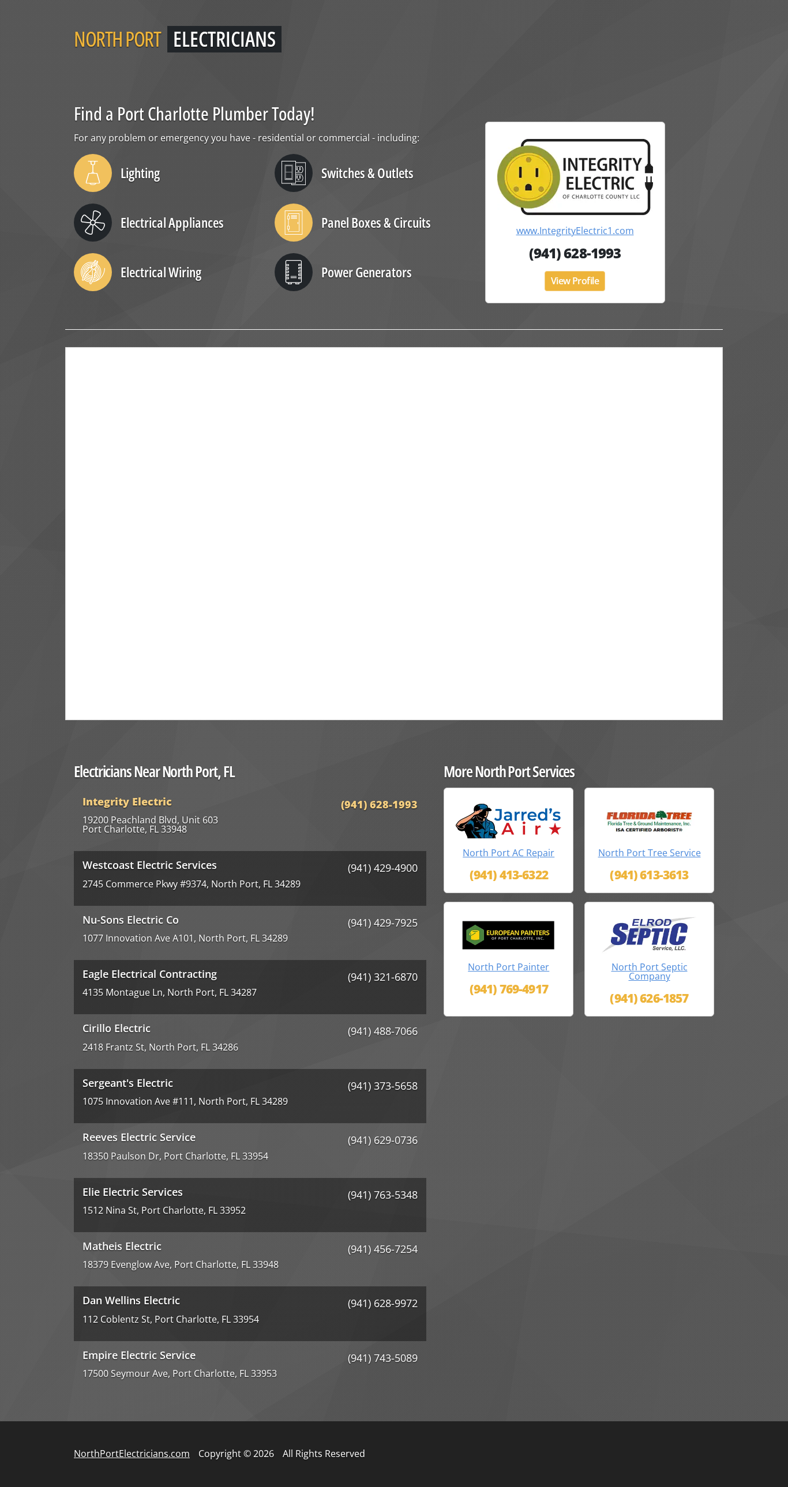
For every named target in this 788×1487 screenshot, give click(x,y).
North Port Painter (508, 967)
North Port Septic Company (649, 971)
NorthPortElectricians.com (132, 1453)
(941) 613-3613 (649, 875)
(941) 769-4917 (509, 989)
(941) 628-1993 (575, 252)
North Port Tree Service (649, 852)
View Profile (575, 280)
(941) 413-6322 (509, 875)
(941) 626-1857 (649, 998)
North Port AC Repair (508, 852)
